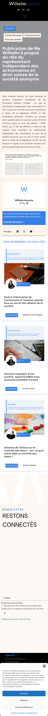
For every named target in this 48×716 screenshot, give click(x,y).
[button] (44, 666)
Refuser (24, 700)
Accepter (24, 693)
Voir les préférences (24, 707)
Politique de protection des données (15, 619)
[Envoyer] (4, 613)
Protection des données (12, 603)
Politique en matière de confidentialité (24, 713)
